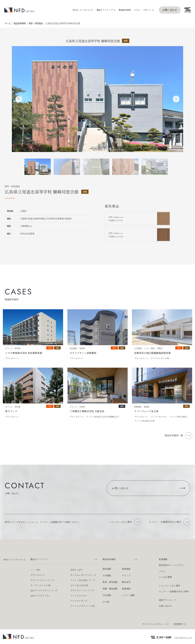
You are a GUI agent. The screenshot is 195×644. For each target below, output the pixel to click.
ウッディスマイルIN (40, 585)
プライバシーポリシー (153, 624)
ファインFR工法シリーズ (82, 580)
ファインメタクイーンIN (82, 605)
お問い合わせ (169, 10)
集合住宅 (126, 581)
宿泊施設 (107, 568)
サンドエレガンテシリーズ (83, 574)
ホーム (8, 23)
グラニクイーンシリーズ (82, 590)
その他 (106, 601)
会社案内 (178, 624)
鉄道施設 (126, 588)
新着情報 (163, 559)
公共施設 (107, 575)
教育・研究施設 (36, 23)
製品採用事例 (125, 9)
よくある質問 (165, 576)
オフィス (126, 575)
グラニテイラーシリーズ (42, 580)
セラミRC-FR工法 (79, 585)
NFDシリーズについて (83, 9)
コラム (137, 9)
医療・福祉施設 (110, 588)
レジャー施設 (128, 595)
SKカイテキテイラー (40, 595)
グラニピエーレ (37, 574)
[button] (19, 99)
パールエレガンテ (78, 600)
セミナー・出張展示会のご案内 (174, 591)
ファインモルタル (78, 595)
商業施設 (126, 568)
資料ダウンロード (167, 599)
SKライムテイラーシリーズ (43, 590)
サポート (147, 9)
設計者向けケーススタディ (172, 565)
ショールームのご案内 (169, 585)
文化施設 (107, 595)
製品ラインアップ (105, 9)
